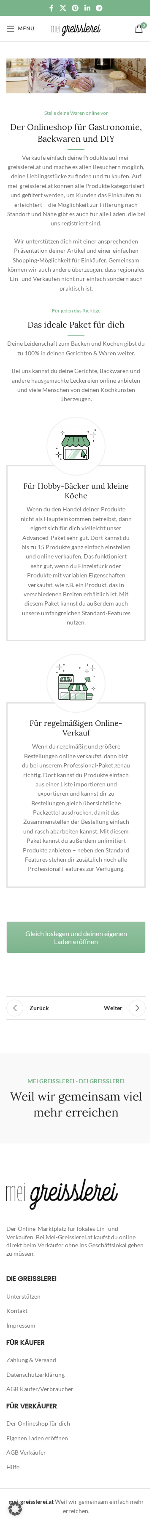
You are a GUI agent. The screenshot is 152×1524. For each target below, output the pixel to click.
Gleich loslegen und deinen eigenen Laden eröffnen (76, 937)
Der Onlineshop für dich (38, 1423)
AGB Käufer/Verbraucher (39, 1388)
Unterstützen (23, 1296)
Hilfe (12, 1467)
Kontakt (16, 1310)
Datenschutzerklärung (35, 1374)
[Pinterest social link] (75, 8)
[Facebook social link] (51, 8)
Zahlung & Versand (31, 1359)
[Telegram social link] (99, 8)
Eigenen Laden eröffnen (37, 1438)
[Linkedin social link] (87, 8)
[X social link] (63, 8)
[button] (15, 1509)
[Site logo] (76, 28)
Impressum (20, 1325)
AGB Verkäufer (26, 1452)
